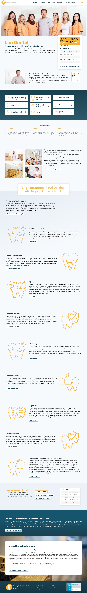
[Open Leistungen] (38, 2)
